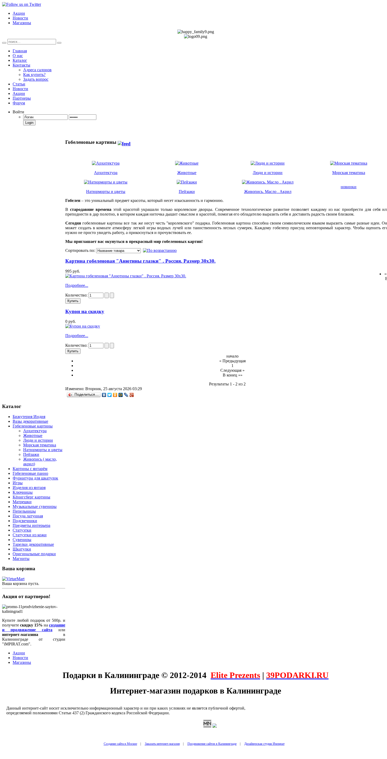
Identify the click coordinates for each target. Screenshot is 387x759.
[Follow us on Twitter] (21, 4)
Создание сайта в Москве (120, 744)
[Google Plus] (132, 394)
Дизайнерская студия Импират (264, 744)
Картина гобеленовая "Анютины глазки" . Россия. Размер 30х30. (140, 261)
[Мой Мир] (120, 394)
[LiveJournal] (126, 394)
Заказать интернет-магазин (162, 744)
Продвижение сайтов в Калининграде (212, 744)
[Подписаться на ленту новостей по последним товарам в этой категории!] (124, 142)
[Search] (4, 43)
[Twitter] (109, 394)
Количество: (76, 295)
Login (29, 123)
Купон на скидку (84, 311)
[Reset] (59, 43)
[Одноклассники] (115, 394)
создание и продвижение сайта (33, 627)
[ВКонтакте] (104, 394)
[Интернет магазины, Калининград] (207, 726)
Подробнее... (76, 285)
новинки (348, 187)
